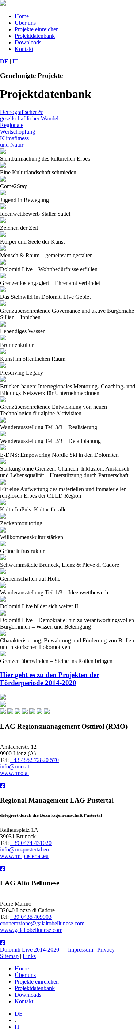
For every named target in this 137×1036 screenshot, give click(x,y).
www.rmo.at (14, 773)
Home (22, 16)
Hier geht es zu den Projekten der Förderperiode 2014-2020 (49, 679)
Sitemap (9, 956)
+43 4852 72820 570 (34, 760)
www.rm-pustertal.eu (24, 856)
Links (29, 956)
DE (4, 61)
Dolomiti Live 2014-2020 (29, 949)
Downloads (28, 42)
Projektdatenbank (35, 36)
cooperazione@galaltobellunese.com (42, 923)
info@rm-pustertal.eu (24, 849)
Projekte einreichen (37, 29)
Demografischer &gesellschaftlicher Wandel (29, 115)
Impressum (80, 949)
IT (15, 61)
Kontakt (24, 49)
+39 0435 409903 (31, 917)
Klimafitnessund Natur (14, 141)
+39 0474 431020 (31, 843)
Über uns (25, 23)
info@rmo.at (14, 766)
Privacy (106, 949)
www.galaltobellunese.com (31, 930)
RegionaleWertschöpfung (17, 128)
